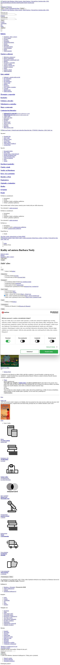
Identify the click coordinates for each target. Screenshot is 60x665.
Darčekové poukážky (7, 164)
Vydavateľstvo (4, 304)
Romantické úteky (8, 151)
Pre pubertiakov (8, 81)
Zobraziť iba (4, 274)
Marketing (6, 639)
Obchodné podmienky (9, 661)
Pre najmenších (7, 78)
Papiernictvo (5, 180)
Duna (5, 159)
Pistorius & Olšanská (25, 306)
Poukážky (21, 2)
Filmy (18, 8)
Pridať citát (3, 400)
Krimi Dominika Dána (9, 156)
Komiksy (6, 39)
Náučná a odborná (7, 54)
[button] (31, 388)
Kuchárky (4, 97)
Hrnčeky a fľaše (6, 177)
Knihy (2, 8)
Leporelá (6, 88)
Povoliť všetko (49, 351)
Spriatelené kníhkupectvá (10, 591)
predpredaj (18, 283)
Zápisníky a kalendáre (8, 183)
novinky (17, 275)
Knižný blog (27, 2)
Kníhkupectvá (9, 2)
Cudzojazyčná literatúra (8, 110)
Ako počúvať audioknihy (10, 619)
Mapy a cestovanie (6, 107)
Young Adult (7, 83)
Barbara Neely (7, 372)
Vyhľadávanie (4, 13)
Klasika (6, 44)
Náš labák (6, 641)
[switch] (22, 341)
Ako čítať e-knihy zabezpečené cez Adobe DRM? (13, 236)
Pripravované (7, 122)
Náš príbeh (6, 632)
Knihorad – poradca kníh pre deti (12, 77)
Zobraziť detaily (50, 347)
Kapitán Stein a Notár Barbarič (11, 154)
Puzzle (3, 193)
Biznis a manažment (9, 58)
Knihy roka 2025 (8, 117)
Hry (16, 8)
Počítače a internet (8, 67)
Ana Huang (7, 140)
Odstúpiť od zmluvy (9, 625)
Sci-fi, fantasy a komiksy (10, 87)
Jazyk (2, 300)
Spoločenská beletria (9, 42)
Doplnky (22, 8)
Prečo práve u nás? (8, 613)
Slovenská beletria (8, 46)
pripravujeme (20, 285)
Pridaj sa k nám (7, 638)
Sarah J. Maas (7, 142)
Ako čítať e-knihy (8, 618)
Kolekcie (6, 124)
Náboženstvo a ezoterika (8, 104)
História (6, 61)
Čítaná (5, 380)
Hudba (3, 186)
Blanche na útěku (5, 367)
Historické (6, 45)
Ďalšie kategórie (8, 51)
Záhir (2, 420)
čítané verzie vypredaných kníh (33, 297)
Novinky (6, 120)
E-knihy (7, 8)
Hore (2, 397)
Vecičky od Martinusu (8, 170)
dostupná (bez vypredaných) (31, 286)
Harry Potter (7, 152)
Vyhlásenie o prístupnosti (10, 644)
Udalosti (6, 590)
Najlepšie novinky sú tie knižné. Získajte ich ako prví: (14, 649)
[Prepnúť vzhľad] (1, 4)
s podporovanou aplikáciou (19, 227)
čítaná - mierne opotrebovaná (32, 295)
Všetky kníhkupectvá (9, 588)
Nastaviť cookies (8, 658)
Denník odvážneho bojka (10, 155)
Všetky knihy (7, 116)
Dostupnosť (3, 280)
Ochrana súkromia (8, 659)
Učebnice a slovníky (7, 101)
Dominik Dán (7, 136)
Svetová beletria (8, 48)
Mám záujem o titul (8, 127)
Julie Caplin (7, 138)
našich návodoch (13, 208)
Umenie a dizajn (8, 69)
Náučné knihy (7, 90)
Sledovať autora (5, 254)
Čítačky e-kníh (5, 167)
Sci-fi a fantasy (7, 38)
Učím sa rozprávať (8, 158)
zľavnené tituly (21, 277)
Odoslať (3, 652)
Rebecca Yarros (7, 139)
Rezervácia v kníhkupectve (10, 616)
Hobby (5, 68)
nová (14, 291)
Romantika (6, 41)
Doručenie (3, 2)
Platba (5, 612)
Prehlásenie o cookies (9, 642)
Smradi (5, 161)
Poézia (5, 49)
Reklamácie (7, 622)
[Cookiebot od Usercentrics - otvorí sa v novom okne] (51, 312)
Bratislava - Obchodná (9, 587)
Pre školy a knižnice (9, 620)
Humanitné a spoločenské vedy (11, 60)
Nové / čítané (4, 289)
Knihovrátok (16, 2)
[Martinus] (6, 7)
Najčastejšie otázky (8, 615)
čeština (15, 301)
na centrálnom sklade (26, 281)
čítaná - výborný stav (26, 294)
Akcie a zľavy (7, 123)
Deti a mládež (5, 74)
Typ (2, 269)
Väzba (2, 309)
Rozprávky (6, 85)
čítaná (14, 292)
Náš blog (6, 634)
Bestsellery (6, 119)
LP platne (4, 189)
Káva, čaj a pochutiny (8, 173)
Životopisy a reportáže (9, 62)
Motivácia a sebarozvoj (9, 57)
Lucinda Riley (7, 145)
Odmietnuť (30, 351)
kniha (13, 271)
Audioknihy (12, 8)
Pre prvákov (7, 80)
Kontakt (32, 2)
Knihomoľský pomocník (10, 623)
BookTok (6, 126)
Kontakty (6, 631)
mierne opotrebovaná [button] (9, 381)
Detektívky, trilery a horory (10, 36)
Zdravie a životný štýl (9, 65)
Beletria (3, 34)
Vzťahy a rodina (8, 64)
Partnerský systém (8, 636)
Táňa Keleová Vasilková (10, 143)
